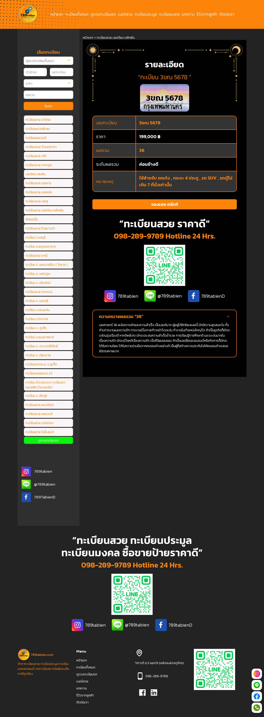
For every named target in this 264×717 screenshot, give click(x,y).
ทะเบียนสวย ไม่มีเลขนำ (40, 431)
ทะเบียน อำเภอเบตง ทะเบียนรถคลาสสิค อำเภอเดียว (45, 385)
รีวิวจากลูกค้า (207, 14)
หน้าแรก (57, 14)
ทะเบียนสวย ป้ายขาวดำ (40, 228)
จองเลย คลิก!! (164, 204)
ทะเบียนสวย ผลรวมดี (39, 413)
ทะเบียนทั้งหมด (76, 14)
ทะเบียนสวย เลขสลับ (39, 192)
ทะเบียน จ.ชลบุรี (36, 237)
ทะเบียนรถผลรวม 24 (39, 373)
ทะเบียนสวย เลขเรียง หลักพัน (45, 210)
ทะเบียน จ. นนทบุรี (37, 300)
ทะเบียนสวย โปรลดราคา (41, 146)
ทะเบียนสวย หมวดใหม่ (40, 404)
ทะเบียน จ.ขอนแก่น (38, 309)
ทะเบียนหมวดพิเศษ (38, 128)
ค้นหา (48, 106)
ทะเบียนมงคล (169, 14)
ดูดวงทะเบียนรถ (103, 14)
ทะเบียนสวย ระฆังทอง (39, 422)
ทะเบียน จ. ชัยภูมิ (36, 395)
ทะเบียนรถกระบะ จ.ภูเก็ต (41, 364)
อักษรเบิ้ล (32, 219)
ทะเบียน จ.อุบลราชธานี (40, 337)
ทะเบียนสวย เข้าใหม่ (38, 119)
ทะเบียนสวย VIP (36, 155)
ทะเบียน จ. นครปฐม (38, 273)
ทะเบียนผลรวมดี (36, 137)
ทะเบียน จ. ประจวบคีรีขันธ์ (42, 346)
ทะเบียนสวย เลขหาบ (38, 183)
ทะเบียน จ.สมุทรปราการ (41, 246)
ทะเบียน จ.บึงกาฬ (37, 318)
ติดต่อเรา (226, 14)
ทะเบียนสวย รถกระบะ (39, 291)
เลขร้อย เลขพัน (36, 173)
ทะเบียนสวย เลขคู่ (37, 201)
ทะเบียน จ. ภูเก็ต (36, 327)
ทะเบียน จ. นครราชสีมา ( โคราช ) (47, 264)
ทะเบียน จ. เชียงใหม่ (38, 282)
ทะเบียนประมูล (146, 14)
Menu (81, 651)
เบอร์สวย (125, 14)
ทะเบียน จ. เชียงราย (38, 355)
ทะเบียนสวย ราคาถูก (39, 164)
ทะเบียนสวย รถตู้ (36, 255)
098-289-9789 (139, 235)
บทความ (188, 14)
